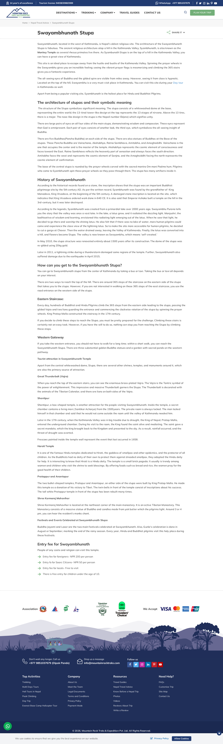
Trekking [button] (87, 12)
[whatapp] (8, 726)
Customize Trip (166, 686)
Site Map (163, 691)
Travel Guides (130, 12)
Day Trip (26, 701)
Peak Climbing (29, 696)
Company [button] (106, 12)
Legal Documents (76, 691)
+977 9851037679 (174, 3)
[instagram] (204, 3)
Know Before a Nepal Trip (126, 691)
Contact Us (152, 12)
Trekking (26, 682)
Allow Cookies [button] (181, 738)
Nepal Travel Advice (40, 23)
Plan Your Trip (202, 12)
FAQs (161, 682)
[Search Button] (185, 12)
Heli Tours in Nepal (31, 691)
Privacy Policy (74, 701)
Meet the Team (75, 686)
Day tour (178, 82)
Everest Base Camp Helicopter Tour (39, 705)
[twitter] (200, 3)
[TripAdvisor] (102, 608)
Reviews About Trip (122, 705)
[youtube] (215, 3)
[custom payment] (180, 608)
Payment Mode (75, 705)
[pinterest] (212, 3)
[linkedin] (208, 3)
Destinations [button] (65, 12)
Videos (116, 701)
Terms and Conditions (78, 696)
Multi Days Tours (30, 686)
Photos (116, 696)
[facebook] (197, 3)
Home (25, 23)
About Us (72, 682)
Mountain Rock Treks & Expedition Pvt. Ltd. (105, 730)
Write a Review (120, 710)
